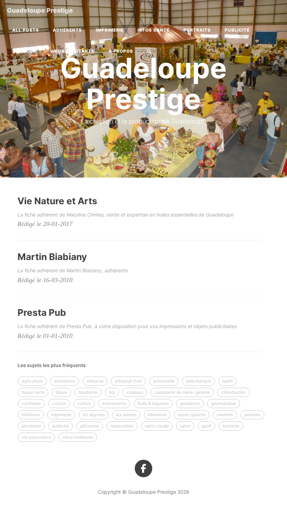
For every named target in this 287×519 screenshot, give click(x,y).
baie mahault (198, 381)
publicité (237, 30)
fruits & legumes (153, 403)
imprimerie (110, 30)
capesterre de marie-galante (182, 392)
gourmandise (223, 403)
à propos (120, 51)
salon (185, 425)
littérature (157, 414)
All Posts (25, 30)
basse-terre (33, 392)
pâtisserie (89, 425)
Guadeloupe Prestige (40, 10)
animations (64, 381)
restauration (122, 425)
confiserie (31, 403)
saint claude (157, 425)
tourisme (231, 425)
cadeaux (134, 392)
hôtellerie (31, 414)
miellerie (225, 414)
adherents (67, 30)
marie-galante (191, 414)
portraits (197, 30)
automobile (164, 381)
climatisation (233, 392)
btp (112, 392)
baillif (227, 381)
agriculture (32, 381)
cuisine (59, 403)
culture (84, 403)
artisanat (95, 381)
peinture (252, 414)
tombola (24, 51)
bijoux (61, 392)
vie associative (36, 437)
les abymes (94, 414)
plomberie (31, 425)
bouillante (88, 392)
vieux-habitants (72, 51)
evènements (114, 403)
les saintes (126, 414)
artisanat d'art (128, 381)
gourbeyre (190, 403)
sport (206, 425)
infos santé (153, 30)
